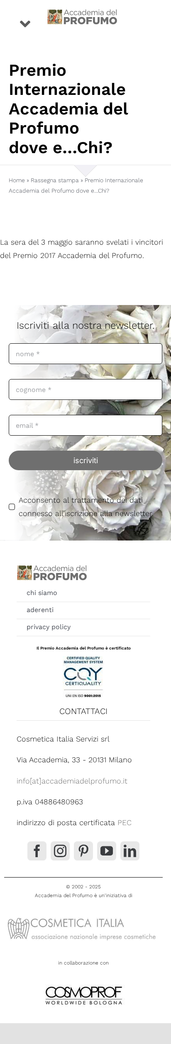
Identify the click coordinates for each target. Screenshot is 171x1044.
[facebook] (36, 850)
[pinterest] (83, 850)
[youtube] (106, 850)
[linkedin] (129, 850)
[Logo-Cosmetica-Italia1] (83, 917)
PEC (124, 822)
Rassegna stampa (55, 180)
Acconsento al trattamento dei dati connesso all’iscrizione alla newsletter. (86, 507)
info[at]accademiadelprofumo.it (72, 780)
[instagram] (60, 850)
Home (17, 180)
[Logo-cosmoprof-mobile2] (83, 984)
